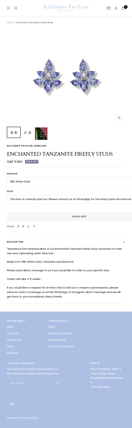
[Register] (57, 383)
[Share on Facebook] (18, 226)
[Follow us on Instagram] (11, 404)
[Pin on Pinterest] (23, 226)
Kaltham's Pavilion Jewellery (27, 145)
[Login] (116, 8)
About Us (13, 333)
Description (15, 241)
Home (10, 22)
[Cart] (123, 8)
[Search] (15, 8)
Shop (10, 327)
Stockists (13, 353)
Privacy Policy (57, 340)
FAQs (52, 327)
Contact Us (14, 340)
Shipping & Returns (61, 333)
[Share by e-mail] (34, 226)
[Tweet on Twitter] (28, 226)
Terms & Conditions (61, 346)
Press (10, 346)
